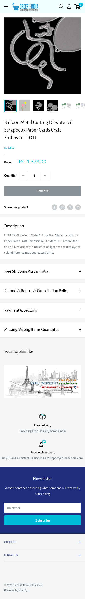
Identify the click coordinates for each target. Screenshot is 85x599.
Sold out (42, 190)
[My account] (69, 6)
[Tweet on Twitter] (70, 207)
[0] (77, 6)
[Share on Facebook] (54, 207)
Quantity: (10, 175)
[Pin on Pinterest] (62, 207)
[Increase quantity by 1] (45, 175)
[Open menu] (6, 6)
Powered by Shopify (15, 590)
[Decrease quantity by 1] (23, 175)
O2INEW (9, 147)
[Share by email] (78, 207)
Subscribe (42, 520)
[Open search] (61, 6)
